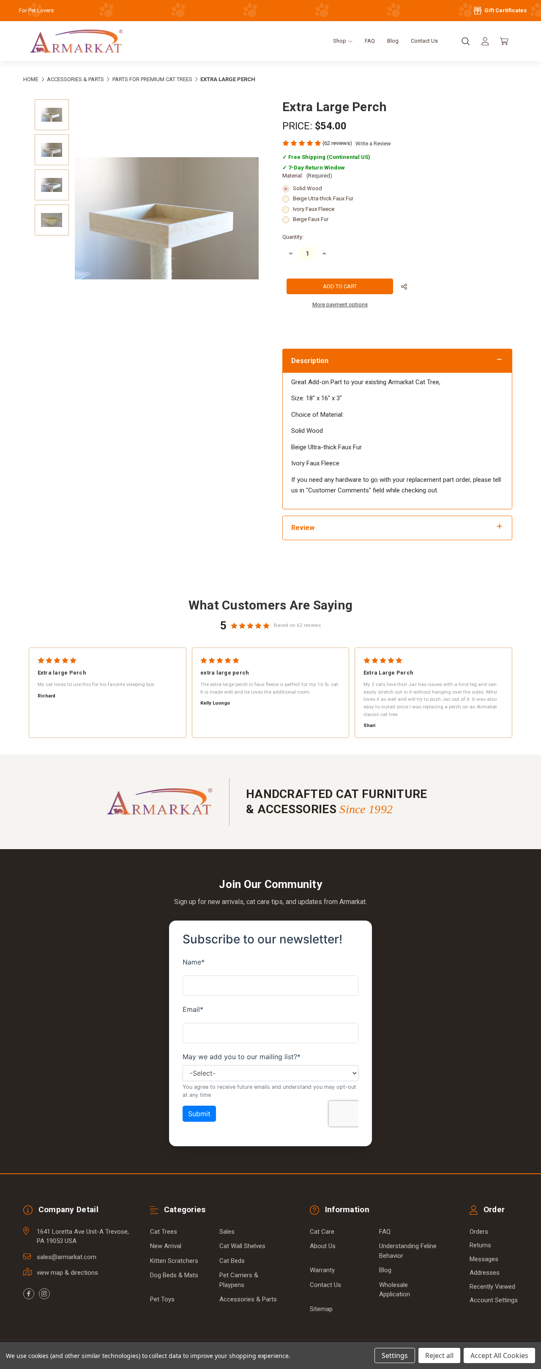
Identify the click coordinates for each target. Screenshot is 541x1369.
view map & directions (67, 1272)
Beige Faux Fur (310, 219)
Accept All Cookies (499, 1355)
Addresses (485, 1272)
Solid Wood (307, 188)
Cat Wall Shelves (242, 1246)
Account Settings (494, 1300)
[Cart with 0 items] (504, 41)
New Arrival (165, 1246)
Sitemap (321, 1309)
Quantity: (292, 237)
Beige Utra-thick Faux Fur (323, 198)
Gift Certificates (505, 10)
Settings (395, 1355)
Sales (227, 1231)
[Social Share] (404, 287)
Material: (307, 175)
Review (302, 528)
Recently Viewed (492, 1286)
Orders (479, 1231)
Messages (484, 1259)
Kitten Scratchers (174, 1261)
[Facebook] (28, 1293)
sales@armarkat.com (66, 1257)
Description (309, 361)
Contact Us (424, 41)
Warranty (322, 1270)
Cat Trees (163, 1231)
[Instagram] (44, 1293)
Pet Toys (162, 1299)
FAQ (370, 41)
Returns (480, 1245)
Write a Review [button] (373, 143)
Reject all (439, 1355)
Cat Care (322, 1231)
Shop (340, 41)
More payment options (340, 304)
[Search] (465, 41)
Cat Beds (232, 1261)
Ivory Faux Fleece (313, 209)
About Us (323, 1246)
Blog (393, 41)
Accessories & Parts (248, 1299)
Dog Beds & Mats (174, 1275)
